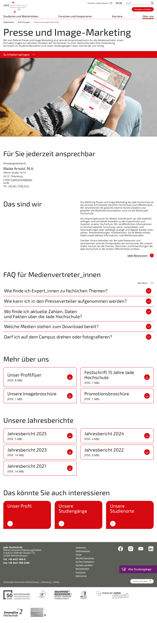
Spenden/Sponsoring (85, 558)
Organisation (8, 22)
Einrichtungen (24, 22)
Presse (79, 554)
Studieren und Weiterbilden (20, 16)
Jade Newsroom (137, 255)
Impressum (81, 572)
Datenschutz (81, 576)
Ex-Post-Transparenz (85, 561)
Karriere (117, 16)
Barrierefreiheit (82, 568)
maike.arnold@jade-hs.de (18, 181)
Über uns (148, 16)
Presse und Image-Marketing (46, 22)
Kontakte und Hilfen (84, 565)
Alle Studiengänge (139, 569)
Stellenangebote (83, 551)
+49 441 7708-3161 (18, 186)
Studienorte (81, 547)
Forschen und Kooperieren (75, 16)
